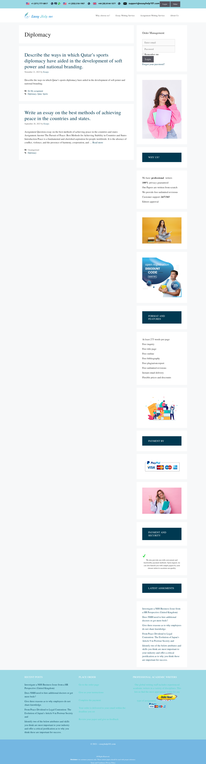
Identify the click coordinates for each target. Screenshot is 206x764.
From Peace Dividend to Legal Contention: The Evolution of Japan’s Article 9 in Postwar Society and (160, 637)
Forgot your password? (153, 64)
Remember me (151, 54)
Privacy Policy (110, 763)
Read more (97, 142)
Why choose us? (103, 15)
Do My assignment (35, 91)
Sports (45, 94)
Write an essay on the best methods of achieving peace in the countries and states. (73, 115)
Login (165, 4)
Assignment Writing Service (152, 15)
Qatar (39, 94)
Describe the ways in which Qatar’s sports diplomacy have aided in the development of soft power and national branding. (73, 60)
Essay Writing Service (125, 15)
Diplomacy (32, 94)
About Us (174, 15)
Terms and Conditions (98, 763)
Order (175, 4)
